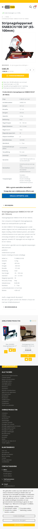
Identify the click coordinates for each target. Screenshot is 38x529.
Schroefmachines (6, 385)
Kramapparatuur (6, 394)
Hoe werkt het (5, 452)
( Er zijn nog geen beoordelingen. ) (19, 65)
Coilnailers (5, 413)
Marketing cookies (26, 510)
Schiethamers (5, 403)
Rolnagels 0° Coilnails (8, 430)
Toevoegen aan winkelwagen (16, 76)
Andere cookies (9, 512)
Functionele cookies (11, 508)
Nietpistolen (5, 396)
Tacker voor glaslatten (8, 405)
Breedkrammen (6, 433)
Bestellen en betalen (7, 454)
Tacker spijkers (6, 443)
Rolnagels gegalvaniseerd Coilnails (11, 426)
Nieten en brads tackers (8, 379)
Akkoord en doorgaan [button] (19, 520)
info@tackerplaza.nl (9, 486)
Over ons (4, 450)
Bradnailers (5, 398)
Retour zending (6, 456)
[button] (30, 321)
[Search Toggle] (30, 7)
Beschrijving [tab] (9, 205)
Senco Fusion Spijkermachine (10, 375)
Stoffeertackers (6, 399)
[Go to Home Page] (2, 17)
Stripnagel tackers (7, 383)
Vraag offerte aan (19, 196)
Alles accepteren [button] (19, 525)
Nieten (3, 439)
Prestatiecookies (25, 508)
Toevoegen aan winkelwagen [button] (28, 355)
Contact (4, 458)
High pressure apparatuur (9, 392)
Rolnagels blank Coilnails (8, 428)
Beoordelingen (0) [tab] (11, 307)
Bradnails (4, 437)
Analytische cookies (11, 510)
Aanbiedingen (5, 420)
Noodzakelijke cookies (12, 506)
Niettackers (5, 386)
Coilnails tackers (6, 377)
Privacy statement (6, 460)
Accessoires (5, 418)
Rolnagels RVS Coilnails (8, 424)
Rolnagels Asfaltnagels (8, 431)
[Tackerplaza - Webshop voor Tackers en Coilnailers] (10, 6)
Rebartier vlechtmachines (9, 390)
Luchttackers (5, 401)
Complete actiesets (7, 422)
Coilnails (4, 415)
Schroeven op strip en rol (9, 441)
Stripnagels (5, 435)
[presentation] (4, 47)
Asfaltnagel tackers (7, 381)
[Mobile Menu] (3, 7)
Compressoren (6, 417)
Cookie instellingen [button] (19, 516)
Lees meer (5, 351)
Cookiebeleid (5, 462)
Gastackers (5, 388)
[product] (10, 333)
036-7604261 (7, 481)
